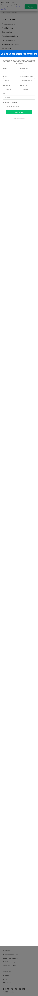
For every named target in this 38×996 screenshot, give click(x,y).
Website (6, 94)
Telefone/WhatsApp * (27, 77)
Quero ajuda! (19, 112)
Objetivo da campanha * (11, 102)
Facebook (6, 85)
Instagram (23, 85)
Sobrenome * (24, 68)
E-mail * (5, 77)
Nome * (5, 68)
